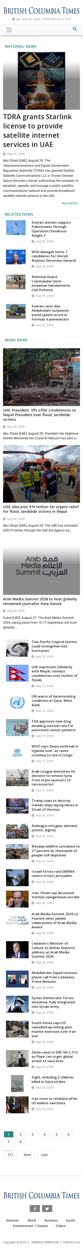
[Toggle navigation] (9, 30)
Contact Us (71, 1242)
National (12, 1220)
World (32, 1220)
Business (51, 1220)
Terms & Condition (45, 1242)
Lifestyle (41, 1226)
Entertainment (23, 1226)
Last (44, 1155)
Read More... (71, 203)
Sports (70, 1220)
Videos (61, 1226)
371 (11, 1155)
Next (27, 1155)
